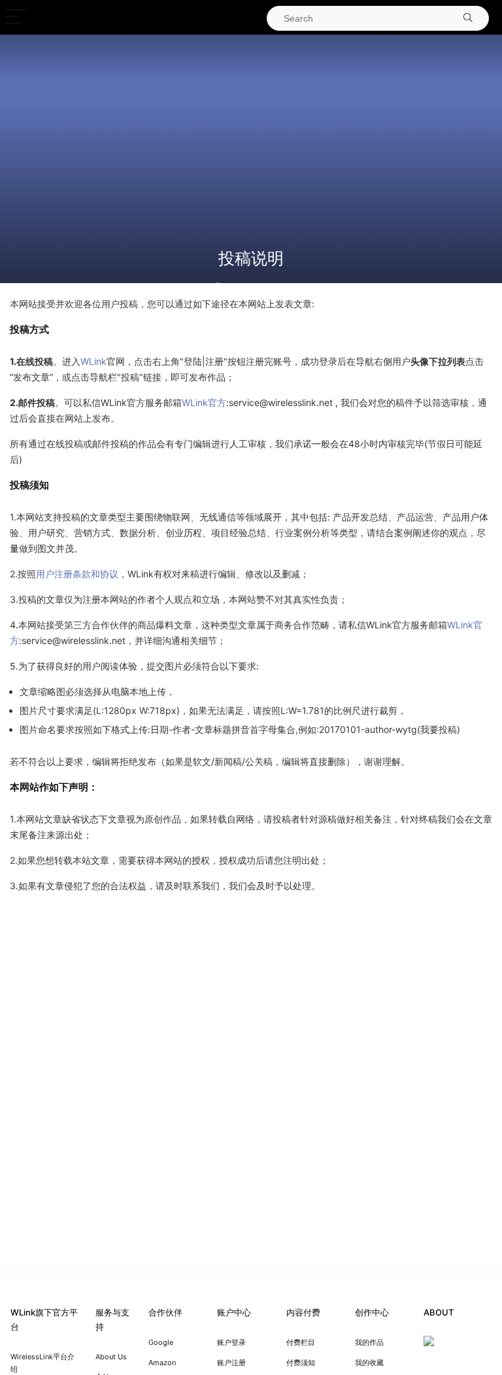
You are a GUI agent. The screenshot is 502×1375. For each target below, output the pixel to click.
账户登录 (231, 1342)
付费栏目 (300, 1342)
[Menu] (15, 17)
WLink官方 (204, 402)
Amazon (162, 1362)
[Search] (468, 18)
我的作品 (369, 1342)
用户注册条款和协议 (77, 573)
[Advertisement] (251, 142)
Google (160, 1342)
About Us (111, 1356)
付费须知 (300, 1362)
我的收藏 (369, 1362)
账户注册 (231, 1362)
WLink (93, 361)
